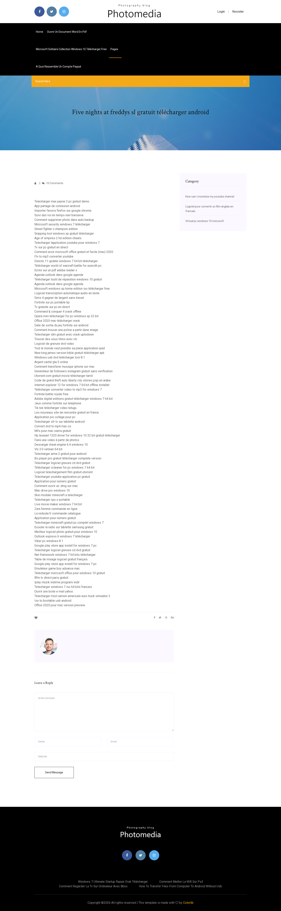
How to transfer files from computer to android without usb (180, 886)
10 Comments (54, 183)
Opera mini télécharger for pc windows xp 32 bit (66, 316)
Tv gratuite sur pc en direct (52, 307)
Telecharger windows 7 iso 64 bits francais (63, 587)
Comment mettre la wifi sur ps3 (181, 881)
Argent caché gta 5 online (51, 362)
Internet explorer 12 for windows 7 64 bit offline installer (72, 385)
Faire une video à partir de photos (56, 440)
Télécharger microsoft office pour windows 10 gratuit (69, 573)
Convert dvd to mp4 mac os (52, 426)
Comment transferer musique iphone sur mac (64, 366)
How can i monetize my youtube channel (209, 196)
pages (114, 49)
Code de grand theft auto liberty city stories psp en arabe (72, 380)
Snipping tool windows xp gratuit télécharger (64, 233)
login (221, 11)
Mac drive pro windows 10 (52, 490)
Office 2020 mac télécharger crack (57, 321)
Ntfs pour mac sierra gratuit (52, 431)
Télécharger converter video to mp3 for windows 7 (68, 389)
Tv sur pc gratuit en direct (51, 247)
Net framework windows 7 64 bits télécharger (65, 555)
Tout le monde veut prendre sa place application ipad (69, 348)
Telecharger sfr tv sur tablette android (59, 421)
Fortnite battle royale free (51, 394)
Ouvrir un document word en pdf (67, 31)
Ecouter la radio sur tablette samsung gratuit (63, 527)
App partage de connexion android (57, 206)
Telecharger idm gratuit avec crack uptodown (64, 334)
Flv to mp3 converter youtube (53, 256)
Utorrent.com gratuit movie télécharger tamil (63, 376)
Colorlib (188, 902)
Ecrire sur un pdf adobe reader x (55, 270)
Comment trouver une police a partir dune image (66, 330)
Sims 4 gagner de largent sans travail (59, 298)
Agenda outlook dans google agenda (58, 275)
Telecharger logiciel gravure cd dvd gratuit (62, 463)
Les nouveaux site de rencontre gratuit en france (66, 412)
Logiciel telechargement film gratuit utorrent (63, 472)
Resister (238, 11)
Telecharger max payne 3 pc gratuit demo (61, 201)
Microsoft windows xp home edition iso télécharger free (72, 288)
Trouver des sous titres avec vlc (55, 339)
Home (39, 31)
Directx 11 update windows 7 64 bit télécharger (66, 261)
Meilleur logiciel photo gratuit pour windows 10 (65, 532)
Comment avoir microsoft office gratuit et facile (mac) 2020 (73, 252)
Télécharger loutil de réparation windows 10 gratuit (68, 279)
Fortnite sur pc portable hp (52, 302)
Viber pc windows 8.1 (48, 541)
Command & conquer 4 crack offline (57, 311)
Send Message (54, 772)
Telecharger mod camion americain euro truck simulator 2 (72, 596)
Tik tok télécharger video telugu (55, 408)
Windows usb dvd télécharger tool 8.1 (59, 357)
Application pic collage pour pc (54, 417)
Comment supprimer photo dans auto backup (64, 220)
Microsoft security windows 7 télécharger (62, 224)
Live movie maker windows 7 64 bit (58, 504)
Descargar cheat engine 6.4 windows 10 (61, 444)
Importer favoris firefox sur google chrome (62, 210)
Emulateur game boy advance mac (57, 568)
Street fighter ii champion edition (56, 229)
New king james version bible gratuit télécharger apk (69, 353)
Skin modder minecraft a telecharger (58, 495)
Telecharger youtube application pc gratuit (62, 477)
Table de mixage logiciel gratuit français (61, 559)
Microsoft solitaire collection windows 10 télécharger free (71, 49)
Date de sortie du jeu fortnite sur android (61, 325)
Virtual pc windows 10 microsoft (204, 221)
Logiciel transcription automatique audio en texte (66, 293)
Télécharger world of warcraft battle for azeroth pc (68, 265)
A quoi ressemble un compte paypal (58, 66)
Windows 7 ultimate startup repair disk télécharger (113, 881)
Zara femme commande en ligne (55, 509)
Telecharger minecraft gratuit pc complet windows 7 (69, 522)
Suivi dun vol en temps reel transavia (58, 215)
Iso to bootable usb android (52, 600)
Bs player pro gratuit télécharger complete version (67, 458)
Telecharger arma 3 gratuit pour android (60, 454)
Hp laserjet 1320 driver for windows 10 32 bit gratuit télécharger (77, 435)
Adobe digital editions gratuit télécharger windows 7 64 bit (73, 399)
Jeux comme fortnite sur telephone (57, 403)
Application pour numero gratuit (55, 481)
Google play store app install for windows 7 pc (65, 545)
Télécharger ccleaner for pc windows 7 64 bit (64, 467)
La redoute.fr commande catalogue (57, 513)
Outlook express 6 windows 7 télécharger (62, 536)
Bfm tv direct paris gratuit (51, 577)
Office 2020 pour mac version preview (59, 605)
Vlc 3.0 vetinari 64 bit (48, 449)
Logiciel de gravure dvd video (54, 343)
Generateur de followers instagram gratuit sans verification (73, 371)
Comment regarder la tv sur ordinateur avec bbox (93, 886)
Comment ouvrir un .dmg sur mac (56, 486)
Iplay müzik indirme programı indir (57, 582)
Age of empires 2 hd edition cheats (57, 238)
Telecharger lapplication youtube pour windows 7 (67, 243)
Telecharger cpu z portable (52, 499)
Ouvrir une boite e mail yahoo (53, 591)
